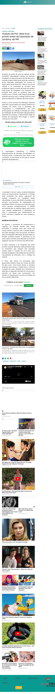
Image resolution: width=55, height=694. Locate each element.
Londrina (13, 28)
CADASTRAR (28, 285)
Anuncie (18, 687)
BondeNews (7, 28)
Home (3, 28)
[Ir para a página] (27, 2)
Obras (19, 361)
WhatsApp (13, 126)
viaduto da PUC (13, 361)
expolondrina (5, 361)
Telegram (26, 126)
